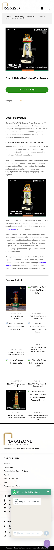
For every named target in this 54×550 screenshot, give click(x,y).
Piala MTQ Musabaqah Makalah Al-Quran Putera (16, 416)
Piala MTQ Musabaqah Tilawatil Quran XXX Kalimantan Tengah (38, 350)
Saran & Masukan (11, 479)
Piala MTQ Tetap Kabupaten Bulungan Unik (37, 385)
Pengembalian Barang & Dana (16, 471)
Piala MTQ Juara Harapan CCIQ (16, 385)
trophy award (11, 229)
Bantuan (7, 463)
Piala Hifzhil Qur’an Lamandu (16, 317)
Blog (5, 482)
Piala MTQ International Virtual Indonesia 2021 (16, 353)
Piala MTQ (30, 17)
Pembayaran (9, 467)
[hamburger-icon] (42, 8)
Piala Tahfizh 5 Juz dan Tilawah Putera (38, 317)
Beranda (8, 17)
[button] (44, 31)
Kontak (6, 475)
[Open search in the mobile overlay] (48, 8)
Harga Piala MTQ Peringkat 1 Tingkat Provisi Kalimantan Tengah (38, 417)
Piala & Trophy (19, 17)
